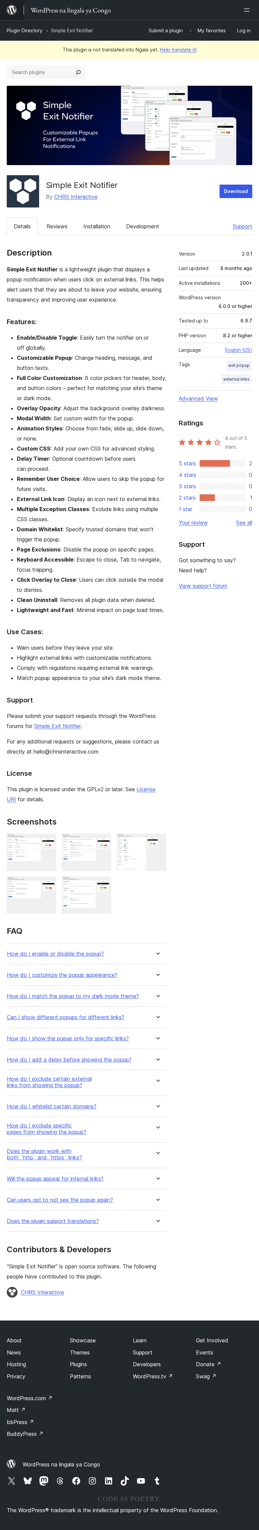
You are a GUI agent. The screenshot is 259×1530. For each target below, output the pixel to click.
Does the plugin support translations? (53, 1221)
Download (236, 191)
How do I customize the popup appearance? (62, 975)
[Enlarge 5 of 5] (102, 885)
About (14, 1340)
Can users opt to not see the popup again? (60, 1200)
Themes (80, 1352)
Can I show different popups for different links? (65, 1017)
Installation (96, 226)
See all (244, 522)
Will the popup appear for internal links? (55, 1179)
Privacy (16, 1376)
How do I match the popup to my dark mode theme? (73, 996)
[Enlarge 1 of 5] (47, 842)
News (14, 1352)
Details (22, 226)
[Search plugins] (78, 72)
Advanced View (198, 398)
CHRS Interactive (75, 196)
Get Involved (212, 1340)
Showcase (83, 1340)
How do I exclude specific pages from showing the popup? (46, 1128)
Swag (206, 1376)
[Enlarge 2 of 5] (102, 842)
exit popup (239, 365)
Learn (140, 1340)
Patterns (80, 1376)
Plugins (78, 1364)
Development (142, 226)
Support (242, 226)
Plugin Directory (24, 30)
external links (236, 379)
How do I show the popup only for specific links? (68, 1038)
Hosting (16, 1364)
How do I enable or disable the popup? (55, 954)
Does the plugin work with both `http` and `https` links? (44, 1154)
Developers (147, 1364)
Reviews (57, 226)
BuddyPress (25, 1433)
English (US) (238, 350)
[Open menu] (248, 10)
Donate (208, 1364)
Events (204, 1352)
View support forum (203, 585)
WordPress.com (30, 1398)
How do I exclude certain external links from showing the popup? (49, 1082)
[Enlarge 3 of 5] (157, 842)
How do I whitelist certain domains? (51, 1106)
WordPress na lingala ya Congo (61, 1464)
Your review (193, 522)
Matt (16, 1410)
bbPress (20, 1422)
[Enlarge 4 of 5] (47, 885)
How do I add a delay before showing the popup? (69, 1060)
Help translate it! (178, 49)
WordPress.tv (153, 1376)
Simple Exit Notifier (57, 726)
